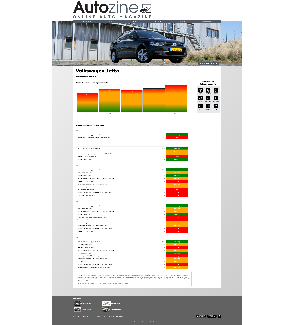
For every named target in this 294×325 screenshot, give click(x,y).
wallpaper (119, 317)
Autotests (112, 21)
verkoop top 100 (100, 317)
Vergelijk (158, 21)
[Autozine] (147, 9)
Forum (182, 21)
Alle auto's (86, 21)
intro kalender (86, 317)
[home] (219, 317)
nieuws (111, 317)
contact (76, 317)
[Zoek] (212, 21)
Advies (135, 21)
